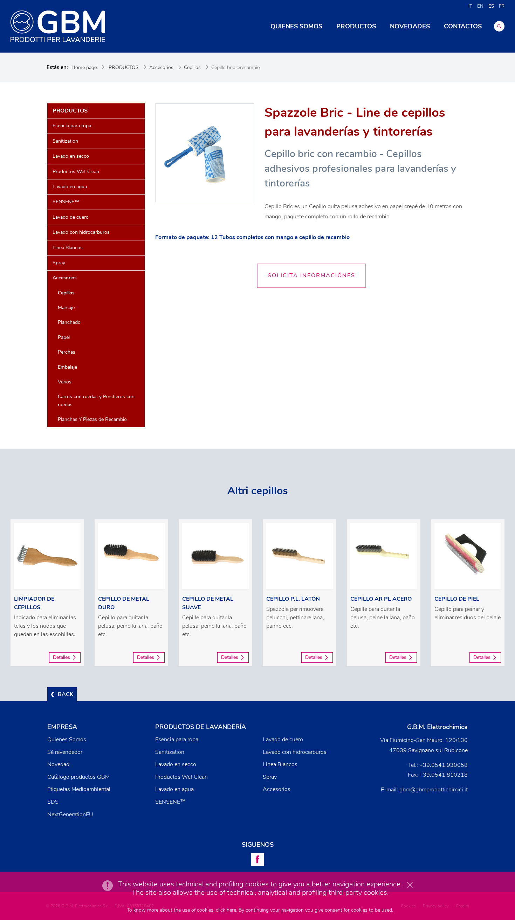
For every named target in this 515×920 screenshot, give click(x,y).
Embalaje (67, 367)
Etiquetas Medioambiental (78, 789)
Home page (84, 67)
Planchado (69, 322)
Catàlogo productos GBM (78, 777)
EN (480, 6)
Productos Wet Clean (76, 171)
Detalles (61, 657)
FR (501, 6)
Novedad (58, 764)
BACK (65, 694)
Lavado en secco (71, 156)
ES (491, 6)
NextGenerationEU (70, 814)
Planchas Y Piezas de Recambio (92, 419)
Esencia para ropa (72, 125)
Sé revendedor (64, 752)
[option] (47, 592)
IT (470, 6)
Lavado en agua (70, 186)
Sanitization (65, 141)
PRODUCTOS (124, 67)
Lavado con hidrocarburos (81, 232)
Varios (64, 382)
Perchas (66, 352)
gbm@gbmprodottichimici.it (433, 789)
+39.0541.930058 (443, 765)
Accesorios (161, 67)
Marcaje (66, 307)
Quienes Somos (66, 739)
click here (226, 910)
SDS (53, 802)
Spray (59, 262)
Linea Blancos (68, 247)
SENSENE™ (66, 201)
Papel (64, 337)
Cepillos (192, 67)
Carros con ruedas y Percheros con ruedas (96, 400)
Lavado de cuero (71, 217)
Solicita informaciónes (311, 275)
